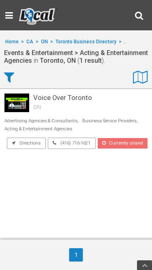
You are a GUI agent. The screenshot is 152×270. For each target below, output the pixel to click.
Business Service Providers (109, 120)
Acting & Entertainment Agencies (38, 129)
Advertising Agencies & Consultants (40, 120)
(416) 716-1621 (74, 143)
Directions (29, 143)
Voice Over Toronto (62, 98)
